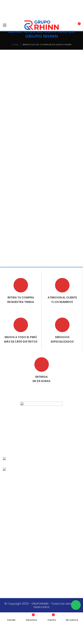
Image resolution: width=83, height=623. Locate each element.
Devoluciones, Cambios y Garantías (30, 538)
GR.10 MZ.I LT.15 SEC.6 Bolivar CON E (26, 584)
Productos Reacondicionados (26, 525)
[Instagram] (49, 438)
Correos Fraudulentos (20, 532)
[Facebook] (34, 438)
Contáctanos (15, 511)
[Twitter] (41, 438)
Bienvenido (13, 484)
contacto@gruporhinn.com (22, 569)
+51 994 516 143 (13, 577)
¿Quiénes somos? (18, 491)
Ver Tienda (13, 498)
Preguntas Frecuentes (20, 545)
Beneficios (13, 505)
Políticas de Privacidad (21, 552)
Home (15, 44)
